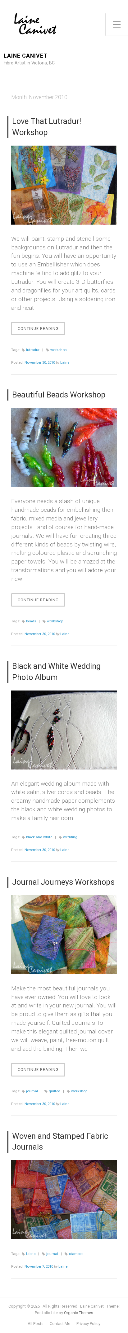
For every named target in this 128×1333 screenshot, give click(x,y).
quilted (54, 1091)
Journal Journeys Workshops (63, 882)
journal (32, 1091)
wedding (70, 837)
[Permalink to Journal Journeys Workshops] (64, 934)
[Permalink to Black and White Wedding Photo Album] (64, 730)
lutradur (32, 350)
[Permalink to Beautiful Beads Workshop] (64, 447)
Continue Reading (41, 330)
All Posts (35, 1324)
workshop (58, 350)
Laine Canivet (26, 56)
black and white (39, 837)
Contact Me (60, 1324)
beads (31, 621)
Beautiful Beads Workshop (59, 394)
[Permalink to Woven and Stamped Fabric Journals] (64, 1199)
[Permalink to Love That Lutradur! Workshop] (64, 185)
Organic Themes (78, 1312)
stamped (76, 1254)
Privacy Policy (88, 1324)
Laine (64, 362)
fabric (30, 1254)
